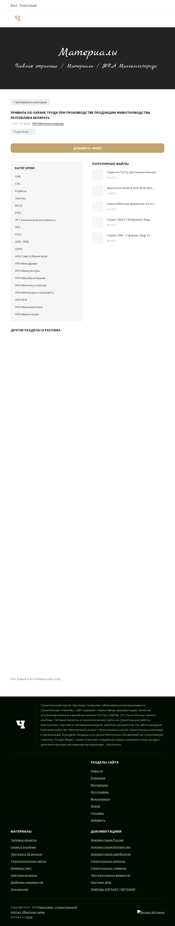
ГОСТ (18, 234)
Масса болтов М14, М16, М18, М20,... (130, 188)
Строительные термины (109, 868)
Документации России (107, 840)
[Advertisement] (47, 506)
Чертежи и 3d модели (26, 854)
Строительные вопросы (108, 861)
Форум (95, 806)
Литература (19, 889)
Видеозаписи (100, 799)
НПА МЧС (21, 300)
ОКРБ (18, 249)
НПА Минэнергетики (29, 307)
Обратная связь (33, 912)
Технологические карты (28, 861)
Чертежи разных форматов (110, 875)
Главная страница (36, 66)
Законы (20, 198)
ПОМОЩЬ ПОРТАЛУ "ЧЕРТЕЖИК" (113, 889)
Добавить (98, 820)
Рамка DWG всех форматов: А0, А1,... (131, 204)
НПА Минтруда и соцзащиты (34, 292)
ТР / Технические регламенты (35, 220)
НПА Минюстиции (27, 314)
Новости (97, 771)
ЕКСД (18, 205)
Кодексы (21, 191)
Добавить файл (87, 148)
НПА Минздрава (26, 263)
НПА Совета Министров (31, 256)
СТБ (17, 184)
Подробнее (21, 132)
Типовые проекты (24, 840)
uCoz (29, 917)
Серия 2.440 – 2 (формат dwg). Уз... (129, 235)
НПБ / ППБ (22, 242)
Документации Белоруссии (110, 847)
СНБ (17, 176)
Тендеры (97, 813)
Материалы (80, 66)
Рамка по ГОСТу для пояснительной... (132, 172)
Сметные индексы (24, 875)
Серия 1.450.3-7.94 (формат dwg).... (129, 219)
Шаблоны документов (27, 882)
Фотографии (100, 792)
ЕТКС (18, 213)
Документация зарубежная (111, 854)
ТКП (17, 227)
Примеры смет (21, 868)
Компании (98, 778)
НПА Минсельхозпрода (48, 123)
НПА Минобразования (30, 278)
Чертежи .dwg (101, 882)
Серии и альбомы (23, 847)
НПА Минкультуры (27, 271)
